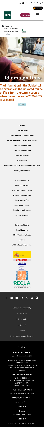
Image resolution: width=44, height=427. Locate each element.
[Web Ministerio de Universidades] (22, 254)
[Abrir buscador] (20, 2)
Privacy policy (22, 319)
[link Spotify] (31, 298)
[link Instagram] (26, 298)
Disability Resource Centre (22, 190)
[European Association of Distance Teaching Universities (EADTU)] (22, 275)
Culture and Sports (22, 225)
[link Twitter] (11, 298)
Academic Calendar (22, 180)
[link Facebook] (6, 298)
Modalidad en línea (11, 31)
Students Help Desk (22, 185)
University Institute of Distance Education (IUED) (22, 165)
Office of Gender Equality (22, 145)
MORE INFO (22, 406)
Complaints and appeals (22, 210)
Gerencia (22, 125)
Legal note (22, 324)
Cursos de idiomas (11, 28)
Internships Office (22, 200)
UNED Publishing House (22, 235)
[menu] (38, 15)
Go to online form (25, 355)
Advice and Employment (22, 195)
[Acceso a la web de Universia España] (22, 259)
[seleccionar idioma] (23, 2)
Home (7, 26)
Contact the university (22, 307)
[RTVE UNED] (38, 8)
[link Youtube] (16, 298)
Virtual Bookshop (22, 230)
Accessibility (22, 313)
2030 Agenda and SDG (22, 170)
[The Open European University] (22, 266)
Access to (22, 239)
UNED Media (22, 160)
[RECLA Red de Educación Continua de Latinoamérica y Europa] (22, 284)
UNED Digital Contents (22, 205)
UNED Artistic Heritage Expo (22, 244)
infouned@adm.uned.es (22, 414)
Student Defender (22, 215)
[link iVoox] (36, 298)
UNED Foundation (22, 155)
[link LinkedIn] (21, 298)
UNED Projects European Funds (22, 135)
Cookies (22, 330)
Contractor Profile (22, 130)
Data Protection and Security (22, 336)
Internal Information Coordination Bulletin (22, 140)
